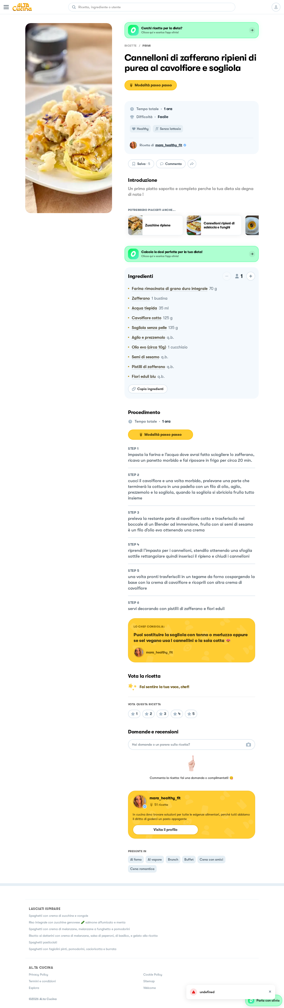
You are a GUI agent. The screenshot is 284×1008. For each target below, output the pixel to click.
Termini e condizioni (42, 981)
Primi (146, 45)
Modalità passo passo (153, 85)
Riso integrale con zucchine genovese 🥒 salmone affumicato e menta (77, 922)
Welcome (149, 988)
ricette (130, 45)
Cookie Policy (152, 974)
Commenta (173, 164)
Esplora (34, 988)
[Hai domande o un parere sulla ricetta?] (187, 744)
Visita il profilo (166, 830)
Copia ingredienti (150, 389)
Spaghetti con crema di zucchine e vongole (58, 915)
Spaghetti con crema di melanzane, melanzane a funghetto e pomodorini (79, 929)
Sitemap (149, 981)
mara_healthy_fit (168, 145)
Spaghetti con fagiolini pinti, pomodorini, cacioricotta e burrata (72, 949)
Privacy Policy (38, 974)
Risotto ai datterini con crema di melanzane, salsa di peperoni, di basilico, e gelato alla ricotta (93, 935)
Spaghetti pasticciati (43, 942)
